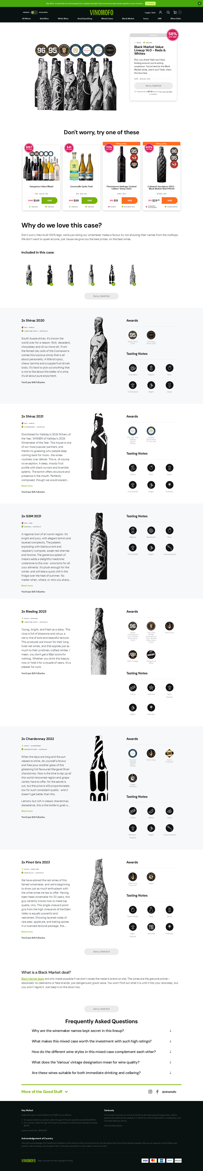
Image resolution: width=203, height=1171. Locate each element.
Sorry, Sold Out (153, 85)
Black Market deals (32, 978)
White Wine (63, 18)
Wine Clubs (176, 18)
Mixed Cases (107, 18)
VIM (159, 18)
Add (49, 200)
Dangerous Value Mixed (41, 186)
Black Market (128, 18)
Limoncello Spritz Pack (81, 186)
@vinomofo (169, 1091)
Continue (150, 3)
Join (154, 12)
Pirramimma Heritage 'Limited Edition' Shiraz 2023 (121, 187)
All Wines (26, 18)
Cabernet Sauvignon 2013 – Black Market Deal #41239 (161, 187)
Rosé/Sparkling (85, 18)
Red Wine (44, 18)
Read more (27, 485)
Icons (145, 18)
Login (147, 12)
